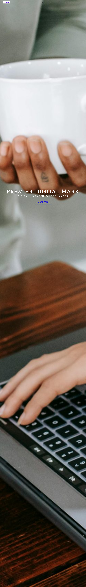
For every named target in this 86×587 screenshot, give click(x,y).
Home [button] (42, 2)
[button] (44, 2)
